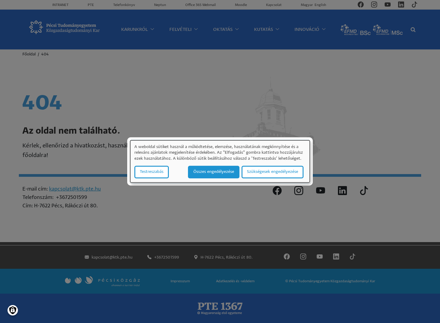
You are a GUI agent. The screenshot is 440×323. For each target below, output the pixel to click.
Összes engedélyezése (213, 172)
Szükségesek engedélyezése (272, 172)
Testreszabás (151, 172)
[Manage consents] (12, 310)
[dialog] (220, 161)
